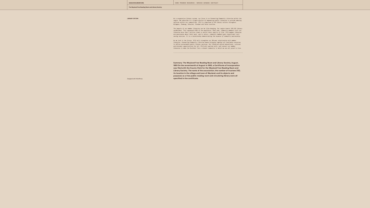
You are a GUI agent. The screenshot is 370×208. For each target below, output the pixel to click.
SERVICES (200, 3)
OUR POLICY (214, 3)
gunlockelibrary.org (136, 3)
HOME (177, 3)
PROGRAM (183, 3)
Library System (132, 18)
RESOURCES (190, 3)
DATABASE (207, 3)
